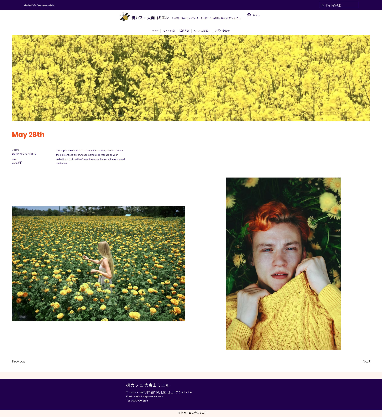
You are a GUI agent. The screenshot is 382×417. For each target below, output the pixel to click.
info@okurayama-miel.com (148, 396)
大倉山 (152, 18)
